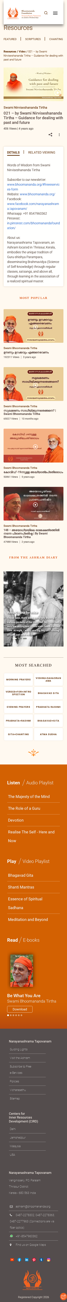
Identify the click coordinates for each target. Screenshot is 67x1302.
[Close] (59, 590)
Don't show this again (27, 707)
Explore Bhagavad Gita (37, 687)
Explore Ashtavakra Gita (37, 698)
